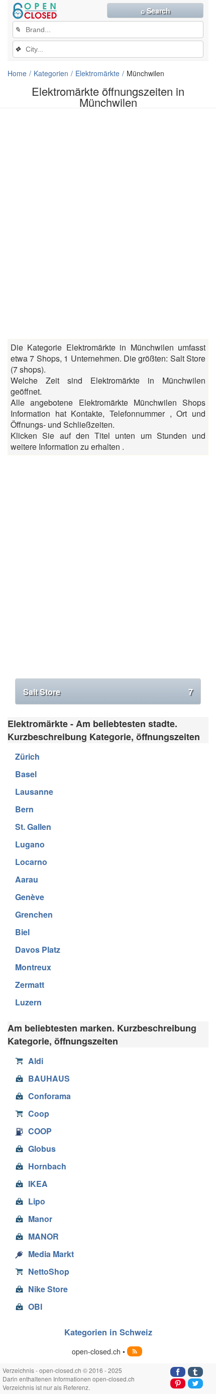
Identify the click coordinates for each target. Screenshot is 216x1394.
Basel (26, 774)
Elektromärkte (97, 73)
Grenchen (34, 914)
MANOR (43, 1236)
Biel (22, 932)
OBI (35, 1306)
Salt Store (108, 692)
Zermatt (29, 984)
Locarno (31, 861)
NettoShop (48, 1271)
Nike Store (48, 1289)
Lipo (36, 1201)
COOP (40, 1131)
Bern (24, 809)
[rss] (134, 1351)
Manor (40, 1219)
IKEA (38, 1183)
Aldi (35, 1061)
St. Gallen (33, 826)
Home (17, 73)
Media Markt (51, 1254)
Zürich (27, 756)
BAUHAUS (49, 1078)
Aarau (26, 879)
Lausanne (34, 791)
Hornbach (47, 1166)
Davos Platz (37, 949)
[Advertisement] (108, 223)
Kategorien (51, 73)
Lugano (30, 844)
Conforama (49, 1096)
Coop (38, 1113)
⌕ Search (155, 11)
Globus (42, 1148)
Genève (29, 897)
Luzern (28, 1002)
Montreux (33, 967)
